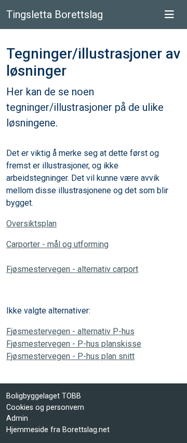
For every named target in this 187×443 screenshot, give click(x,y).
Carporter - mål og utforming (57, 244)
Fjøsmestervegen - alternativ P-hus (70, 331)
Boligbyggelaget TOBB (43, 396)
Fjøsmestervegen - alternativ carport (72, 269)
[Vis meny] (169, 14)
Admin (17, 418)
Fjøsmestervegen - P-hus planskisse (73, 344)
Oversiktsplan (31, 223)
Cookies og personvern (45, 407)
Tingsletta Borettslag (54, 14)
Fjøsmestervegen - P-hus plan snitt (70, 356)
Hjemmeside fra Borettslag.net (58, 429)
